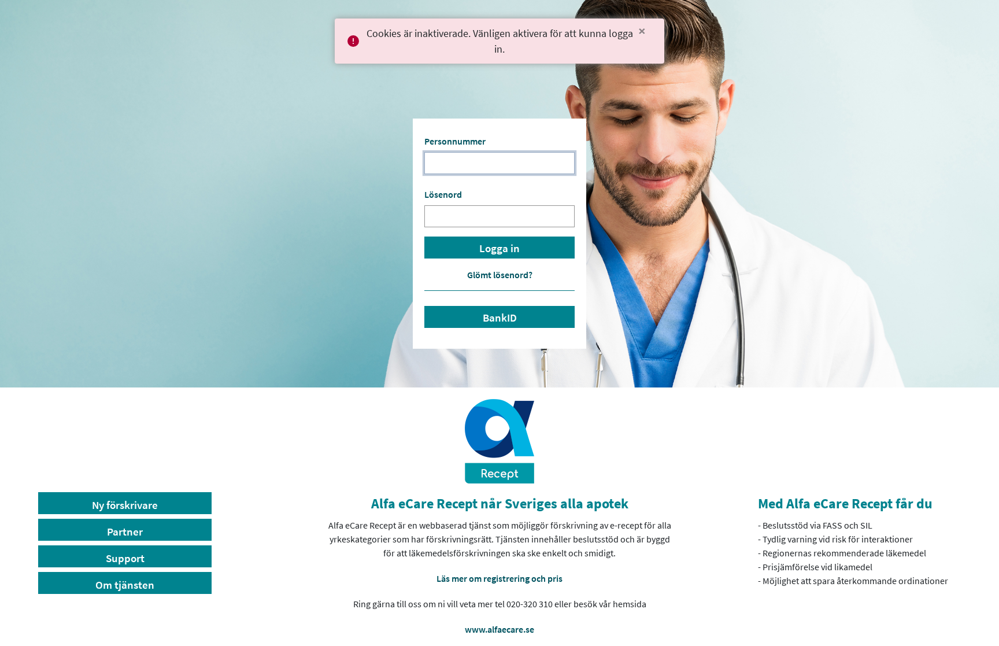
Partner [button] (125, 531)
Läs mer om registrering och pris (499, 578)
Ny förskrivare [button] (125, 505)
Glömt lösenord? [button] (499, 274)
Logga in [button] (499, 248)
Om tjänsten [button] (124, 585)
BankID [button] (500, 317)
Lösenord (443, 194)
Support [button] (125, 558)
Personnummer (455, 141)
